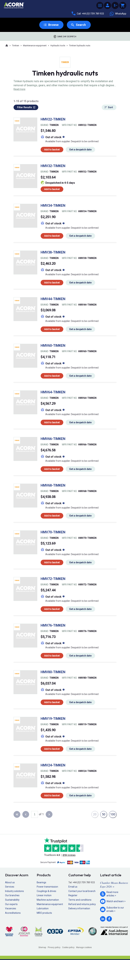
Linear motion (44, 895)
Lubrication (43, 908)
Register (72, 895)
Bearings (41, 882)
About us (10, 882)
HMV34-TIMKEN (53, 205)
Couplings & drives (46, 891)
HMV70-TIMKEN (53, 532)
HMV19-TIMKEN (53, 719)
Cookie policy (68, 947)
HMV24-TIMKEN (53, 765)
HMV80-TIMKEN (53, 672)
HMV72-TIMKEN (53, 579)
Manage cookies (84, 947)
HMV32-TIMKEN (53, 166)
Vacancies (10, 908)
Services (9, 886)
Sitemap (42, 947)
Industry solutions (14, 891)
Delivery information (79, 908)
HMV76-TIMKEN (53, 625)
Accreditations (13, 913)
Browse (53, 25)
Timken (15, 45)
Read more (19, 89)
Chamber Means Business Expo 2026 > (114, 884)
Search (81, 25)
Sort (110, 107)
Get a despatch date (80, 149)
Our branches (12, 895)
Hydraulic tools (57, 45)
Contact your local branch (81, 891)
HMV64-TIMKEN (53, 392)
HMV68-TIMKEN (53, 485)
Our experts (11, 904)
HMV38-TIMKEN (53, 252)
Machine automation (48, 899)
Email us (72, 886)
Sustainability (12, 899)
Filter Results (24, 107)
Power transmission (47, 886)
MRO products (44, 913)
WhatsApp (120, 13)
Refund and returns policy (82, 904)
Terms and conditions (79, 899)
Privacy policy (54, 947)
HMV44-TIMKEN (53, 299)
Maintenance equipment (35, 45)
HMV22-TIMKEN (53, 119)
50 (103, 814)
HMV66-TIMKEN (53, 439)
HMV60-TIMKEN (53, 345)
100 (112, 814)
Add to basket (52, 149)
